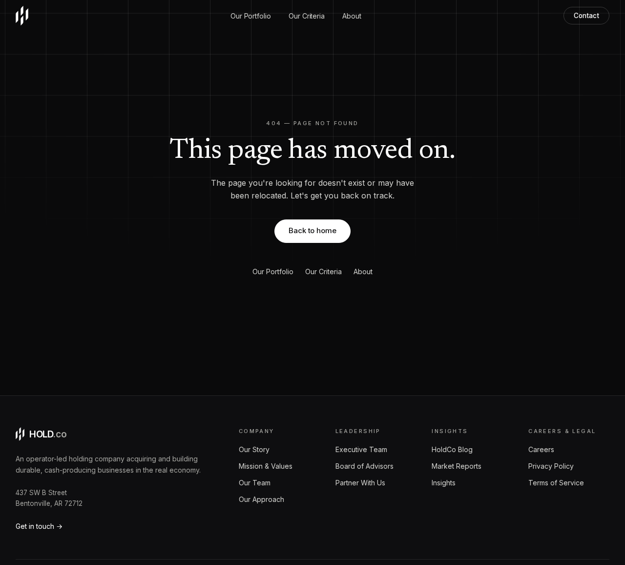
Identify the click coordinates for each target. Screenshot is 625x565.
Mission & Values (265, 466)
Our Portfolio (250, 16)
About (351, 16)
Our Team (255, 482)
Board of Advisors (364, 466)
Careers (541, 449)
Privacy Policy (551, 466)
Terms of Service (556, 482)
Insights (444, 482)
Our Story (254, 449)
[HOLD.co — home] (22, 15)
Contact (586, 16)
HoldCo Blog (452, 449)
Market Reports (456, 466)
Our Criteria (307, 16)
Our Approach (261, 499)
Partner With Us (360, 482)
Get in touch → (39, 526)
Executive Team (361, 449)
